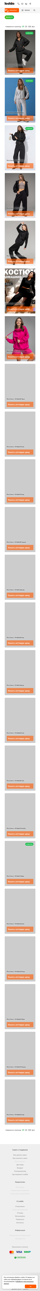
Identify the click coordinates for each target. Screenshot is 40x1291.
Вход (30, 3)
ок (30, 1286)
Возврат (20, 1168)
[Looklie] (10, 4)
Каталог (13, 10)
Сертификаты (20, 1239)
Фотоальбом (20, 1216)
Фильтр (9, 17)
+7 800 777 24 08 (19, 4)
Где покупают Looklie (20, 1174)
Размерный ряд (20, 1171)
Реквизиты (20, 1219)
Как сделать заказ (20, 1155)
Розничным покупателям (20, 1194)
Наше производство (20, 1210)
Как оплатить (20, 1161)
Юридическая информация (20, 1235)
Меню (27, 10)
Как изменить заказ (20, 1158)
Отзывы (20, 1213)
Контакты (20, 1223)
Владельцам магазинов (20, 1190)
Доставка (20, 1165)
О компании (20, 1206)
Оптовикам (20, 1187)
